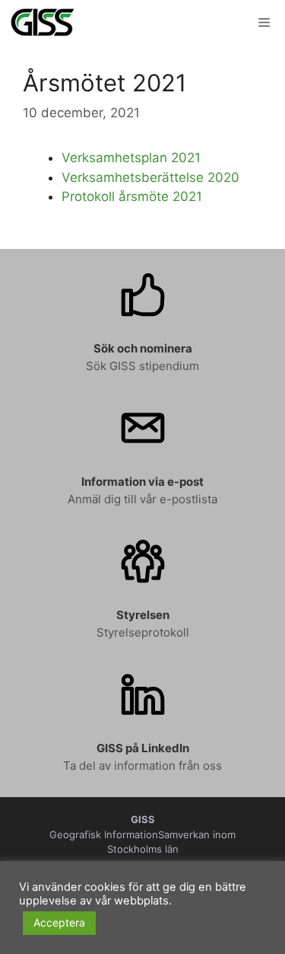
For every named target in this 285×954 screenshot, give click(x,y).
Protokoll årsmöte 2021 (132, 196)
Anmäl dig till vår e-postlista (142, 499)
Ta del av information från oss (142, 765)
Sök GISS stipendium (142, 366)
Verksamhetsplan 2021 (131, 157)
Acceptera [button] (59, 922)
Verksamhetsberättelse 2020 (150, 177)
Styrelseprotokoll (143, 632)
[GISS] (43, 23)
